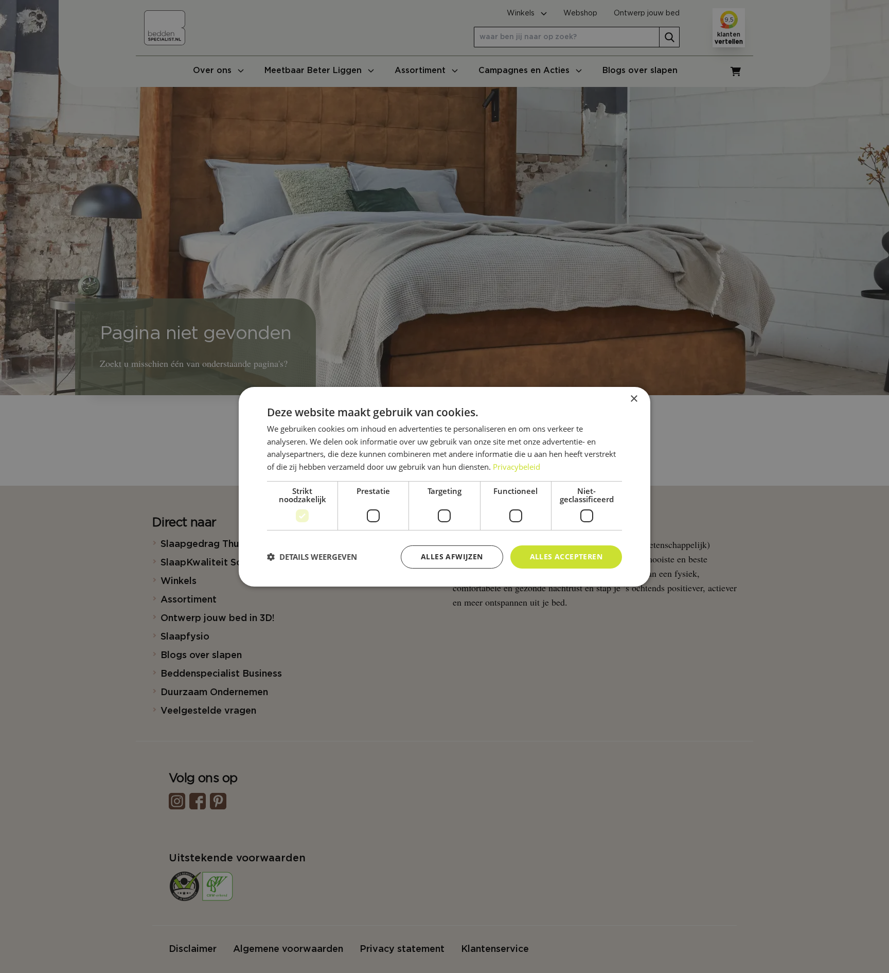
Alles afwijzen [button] (452, 556)
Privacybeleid (516, 467)
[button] (312, 556)
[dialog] (444, 486)
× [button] (633, 398)
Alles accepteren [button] (566, 556)
